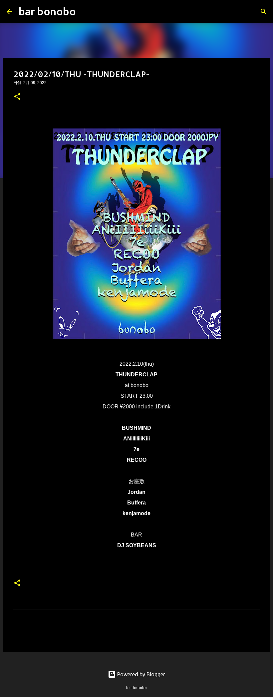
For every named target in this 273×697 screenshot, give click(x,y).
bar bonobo (47, 11)
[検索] (85, 12)
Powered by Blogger (140, 674)
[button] (17, 97)
